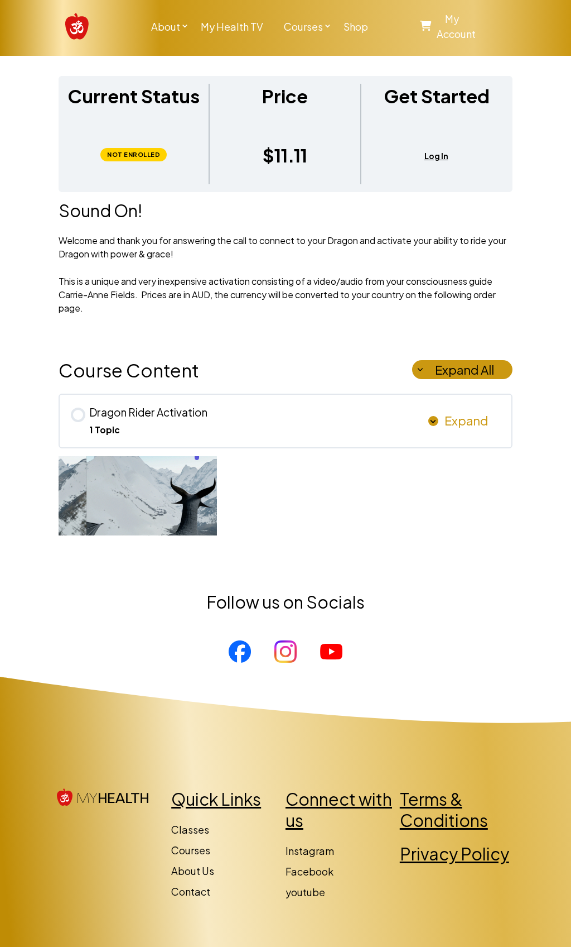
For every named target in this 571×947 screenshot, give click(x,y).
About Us (192, 870)
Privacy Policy (454, 853)
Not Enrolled (133, 154)
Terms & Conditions (444, 809)
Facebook (309, 871)
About (165, 26)
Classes (190, 829)
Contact (190, 891)
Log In (436, 156)
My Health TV (232, 26)
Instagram (310, 850)
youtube (305, 892)
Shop (355, 26)
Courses (303, 26)
